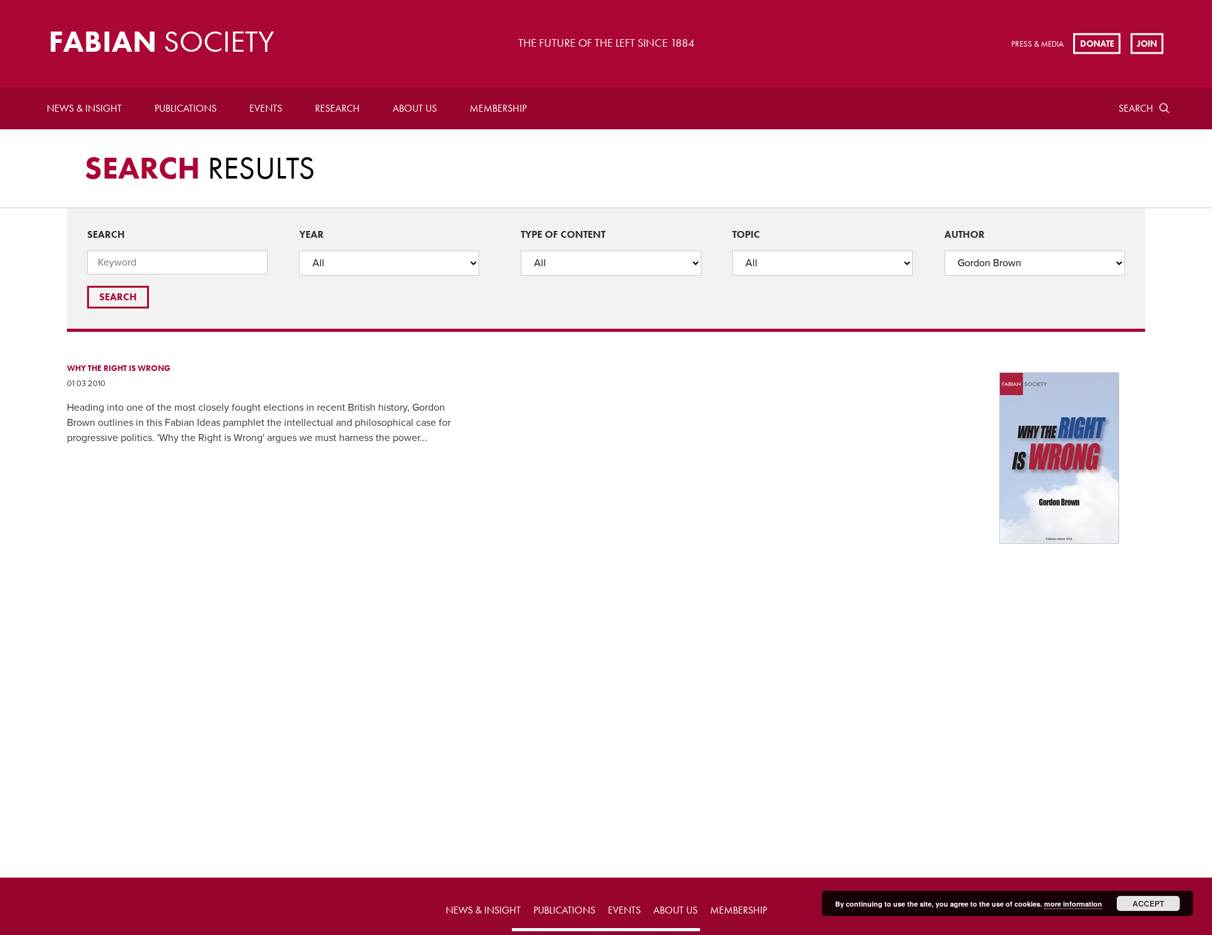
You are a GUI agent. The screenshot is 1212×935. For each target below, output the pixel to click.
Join (1147, 43)
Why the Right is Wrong (118, 368)
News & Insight (84, 108)
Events (265, 108)
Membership (498, 108)
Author (964, 234)
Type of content (563, 234)
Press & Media (1037, 43)
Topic (746, 234)
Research (337, 108)
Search (1136, 108)
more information (1073, 904)
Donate (1097, 43)
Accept (1148, 903)
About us (415, 108)
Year (311, 234)
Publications (186, 108)
